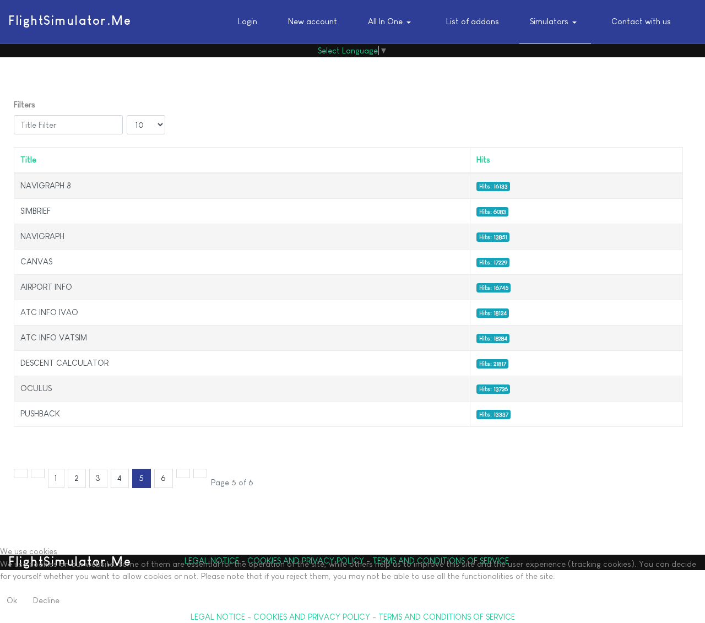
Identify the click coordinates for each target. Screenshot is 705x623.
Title (28, 159)
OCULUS (36, 388)
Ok (12, 600)
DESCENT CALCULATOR (64, 362)
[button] (392, 22)
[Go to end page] (200, 473)
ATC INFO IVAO (49, 312)
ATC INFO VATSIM (53, 337)
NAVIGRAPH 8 (45, 185)
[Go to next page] (183, 473)
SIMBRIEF (35, 210)
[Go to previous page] (38, 473)
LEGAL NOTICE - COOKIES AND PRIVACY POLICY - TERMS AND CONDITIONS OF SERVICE (353, 616)
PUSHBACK (40, 413)
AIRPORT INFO (46, 286)
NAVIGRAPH (42, 236)
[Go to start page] (21, 473)
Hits (483, 159)
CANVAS (36, 261)
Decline (46, 600)
